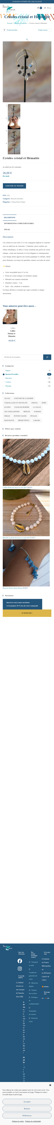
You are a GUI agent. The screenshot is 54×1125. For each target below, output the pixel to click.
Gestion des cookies (33, 991)
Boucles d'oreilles (21, 23)
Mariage (8, 386)
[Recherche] (47, 357)
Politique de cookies (18, 1121)
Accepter (27, 1102)
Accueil (9, 23)
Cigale (7, 398)
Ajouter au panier (14, 186)
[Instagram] (19, 968)
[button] (50, 1085)
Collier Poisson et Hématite (11, 333)
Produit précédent (12, 30)
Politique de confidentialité (33, 1121)
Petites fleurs (20, 416)
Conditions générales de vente (33, 976)
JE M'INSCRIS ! (27, 613)
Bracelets (9, 378)
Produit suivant (42, 30)
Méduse (26, 412)
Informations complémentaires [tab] (19, 223)
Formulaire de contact (32, 1012)
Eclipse (22, 202)
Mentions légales (33, 984)
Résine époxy (24, 420)
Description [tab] (9, 217)
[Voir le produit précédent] (4, 30)
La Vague (37, 407)
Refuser (27, 1109)
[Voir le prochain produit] (49, 30)
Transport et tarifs (33, 963)
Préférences (27, 1116)
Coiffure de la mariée (23, 398)
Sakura (36, 420)
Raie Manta (9, 420)
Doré (18, 202)
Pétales (33, 416)
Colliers (13, 328)
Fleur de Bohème (21, 407)
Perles (7, 416)
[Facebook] (19, 961)
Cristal (13, 202)
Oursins (37, 412)
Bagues (8, 370)
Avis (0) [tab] (7, 229)
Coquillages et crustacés (16, 403)
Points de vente (33, 1019)
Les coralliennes (12, 412)
